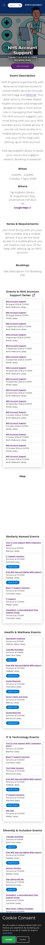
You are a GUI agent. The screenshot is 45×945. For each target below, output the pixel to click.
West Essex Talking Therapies (19, 909)
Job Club (10, 811)
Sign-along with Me (15, 879)
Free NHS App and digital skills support (24, 572)
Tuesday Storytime (14, 650)
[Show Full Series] (33, 295)
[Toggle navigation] (3, 5)
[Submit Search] (20, 5)
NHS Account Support (16, 301)
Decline (23, 939)
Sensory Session (13, 868)
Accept (9, 939)
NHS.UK (31, 95)
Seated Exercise (13, 681)
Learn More (7, 933)
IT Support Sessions (15, 556)
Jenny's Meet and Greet (17, 697)
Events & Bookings (33, 5)
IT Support (11, 599)
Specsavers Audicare (15, 638)
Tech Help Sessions (15, 768)
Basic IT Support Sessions (18, 588)
